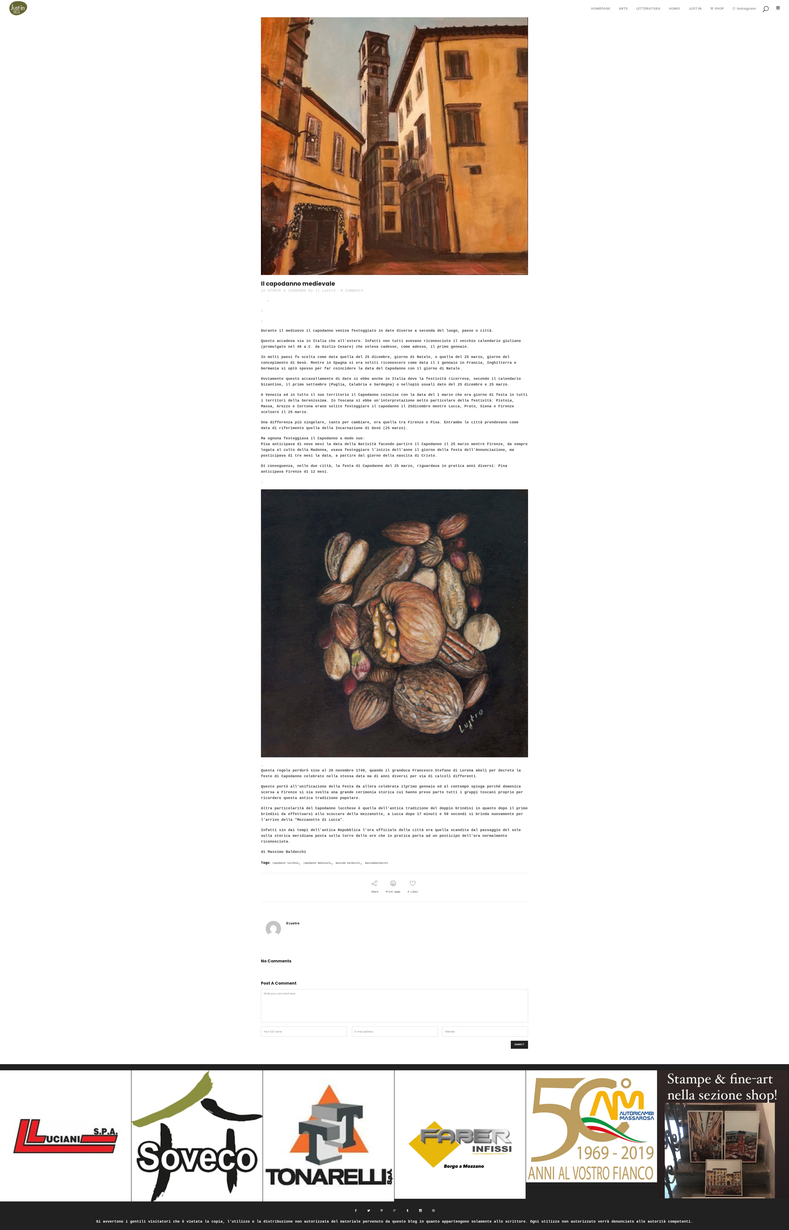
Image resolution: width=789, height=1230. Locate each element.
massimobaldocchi (376, 863)
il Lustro (325, 291)
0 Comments (352, 291)
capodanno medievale (317, 863)
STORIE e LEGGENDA (287, 291)
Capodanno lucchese (286, 863)
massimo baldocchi (348, 863)
